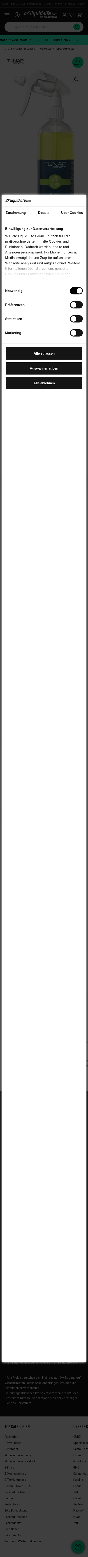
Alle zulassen (44, 353)
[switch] (76, 304)
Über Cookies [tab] (72, 213)
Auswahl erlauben (44, 368)
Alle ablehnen (44, 383)
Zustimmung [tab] (16, 213)
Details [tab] (43, 213)
